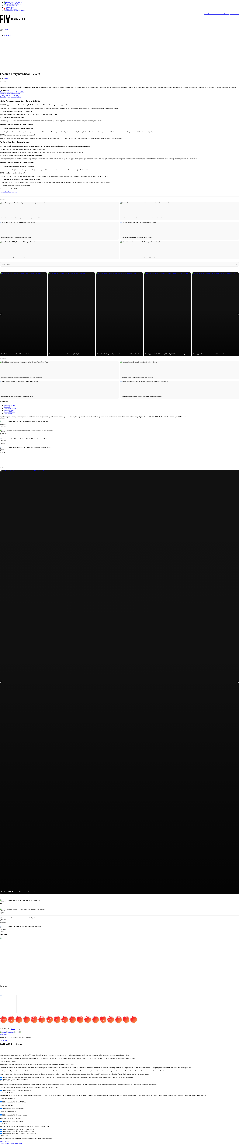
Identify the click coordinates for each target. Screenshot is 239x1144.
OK (1, 1040)
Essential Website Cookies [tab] (7, 1061)
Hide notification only (15, 1143)
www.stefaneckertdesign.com (8, 192)
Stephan (6, 78)
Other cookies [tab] (4, 1123)
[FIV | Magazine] (12, 22)
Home (1, 81)
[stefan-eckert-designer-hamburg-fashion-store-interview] (50, 69)
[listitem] (3, 1020)
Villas (17, 1032)
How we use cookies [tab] (6, 1052)
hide (7, 90)
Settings (4, 1040)
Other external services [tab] (6, 1092)
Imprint (13, 1029)
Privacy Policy (4, 1141)
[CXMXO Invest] (20, 1032)
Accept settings (4, 1143)
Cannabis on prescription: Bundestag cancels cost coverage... (204, 14)
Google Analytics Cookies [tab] (7, 1081)
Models (3, 1032)
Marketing (11, 1032)
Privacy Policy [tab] (4, 1135)
